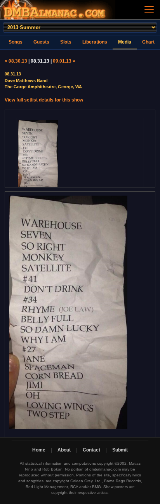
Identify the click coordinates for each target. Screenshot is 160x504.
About (64, 450)
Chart (148, 42)
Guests (41, 42)
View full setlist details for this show (44, 100)
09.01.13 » (64, 61)
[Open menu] (149, 10)
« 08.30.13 (16, 61)
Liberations (94, 42)
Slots (65, 42)
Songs (16, 42)
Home (38, 450)
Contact (91, 450)
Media (124, 42)
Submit (120, 450)
